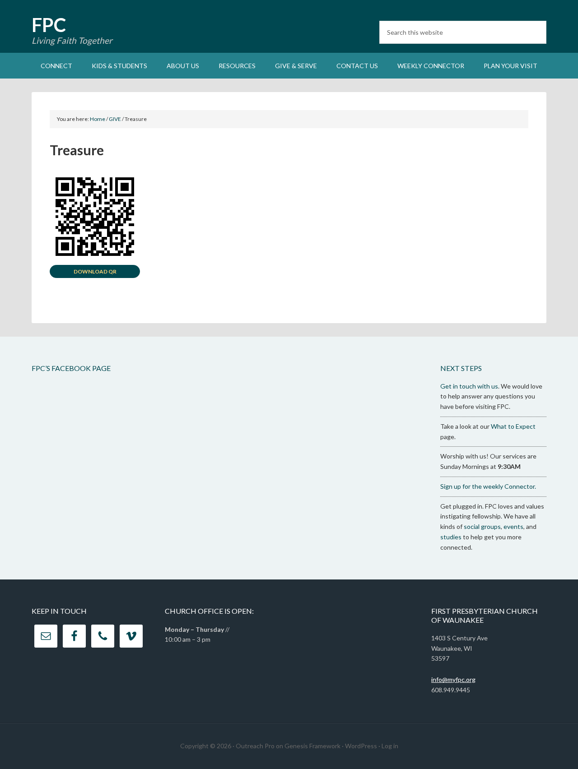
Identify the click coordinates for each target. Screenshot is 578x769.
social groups (482, 526)
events (513, 526)
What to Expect (513, 426)
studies (450, 537)
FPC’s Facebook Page (71, 368)
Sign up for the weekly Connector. (488, 486)
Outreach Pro (255, 746)
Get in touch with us (469, 386)
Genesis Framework (312, 746)
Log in (390, 746)
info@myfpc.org (453, 679)
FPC (49, 25)
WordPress (361, 746)
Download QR (95, 271)
